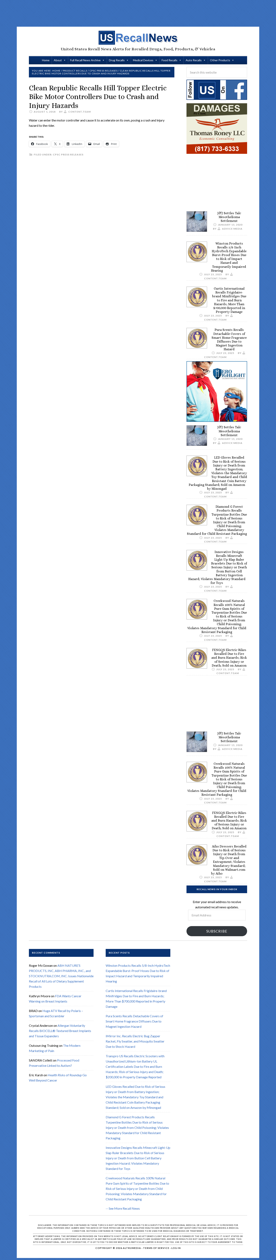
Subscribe (216, 931)
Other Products (220, 60)
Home (46, 60)
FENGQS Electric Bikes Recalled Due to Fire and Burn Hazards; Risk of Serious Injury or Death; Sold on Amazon (229, 657)
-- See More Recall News (123, 1208)
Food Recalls (169, 60)
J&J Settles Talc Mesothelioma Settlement (229, 217)
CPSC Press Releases (68, 154)
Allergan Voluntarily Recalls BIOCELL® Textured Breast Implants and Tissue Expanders (60, 1031)
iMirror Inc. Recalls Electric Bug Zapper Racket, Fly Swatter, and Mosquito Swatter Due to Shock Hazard (135, 1041)
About (58, 60)
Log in (176, 1247)
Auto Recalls (194, 60)
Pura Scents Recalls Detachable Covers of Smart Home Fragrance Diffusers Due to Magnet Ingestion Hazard (229, 339)
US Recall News (138, 38)
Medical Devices (143, 60)
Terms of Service (156, 1247)
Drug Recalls (117, 60)
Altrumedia (132, 1247)
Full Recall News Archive (85, 60)
